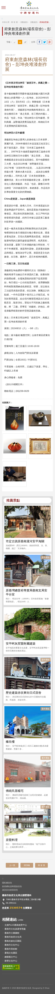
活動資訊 (24, 22)
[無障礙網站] (11, 967)
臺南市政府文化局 (13, 937)
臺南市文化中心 (12, 945)
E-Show (46, 988)
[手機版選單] (4, 7)
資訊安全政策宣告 (10, 890)
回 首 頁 (14, 22)
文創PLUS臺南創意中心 (16, 925)
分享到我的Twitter (44, 42)
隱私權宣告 (7, 883)
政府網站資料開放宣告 (12, 886)
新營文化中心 (11, 961)
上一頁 (12, 865)
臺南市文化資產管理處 (15, 929)
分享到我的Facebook (39, 42)
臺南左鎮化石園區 (13, 941)
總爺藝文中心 (11, 957)
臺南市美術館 (11, 949)
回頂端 (27, 865)
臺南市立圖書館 (12, 933)
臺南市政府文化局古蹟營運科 (29, 7)
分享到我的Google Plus (50, 42)
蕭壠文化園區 (11, 953)
